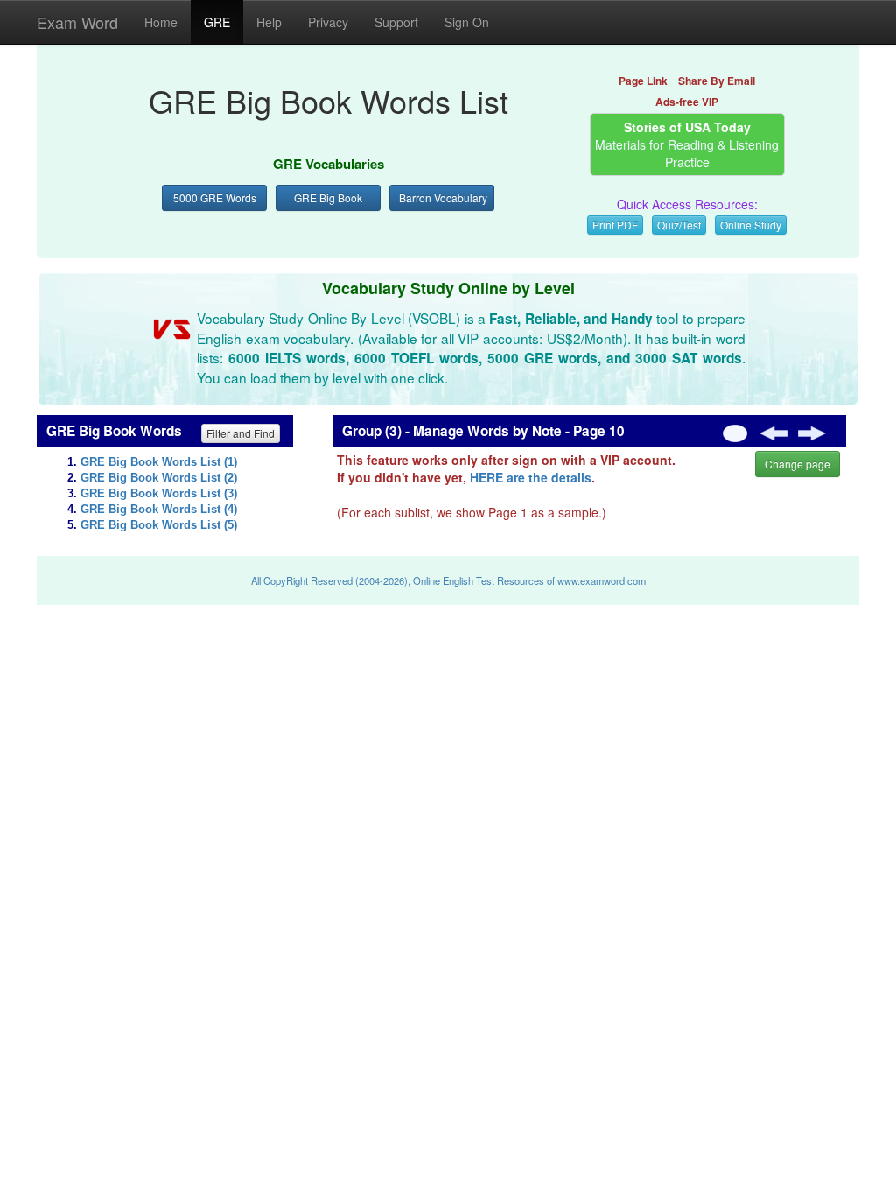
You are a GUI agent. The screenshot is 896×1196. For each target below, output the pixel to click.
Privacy (328, 22)
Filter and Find (240, 433)
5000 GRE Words (214, 197)
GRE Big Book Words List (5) (158, 525)
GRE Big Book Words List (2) (158, 478)
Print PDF (615, 224)
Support (396, 22)
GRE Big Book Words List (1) (158, 462)
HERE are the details (531, 477)
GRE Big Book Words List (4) (158, 509)
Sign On (466, 22)
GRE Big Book (328, 197)
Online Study (750, 224)
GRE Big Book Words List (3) (158, 494)
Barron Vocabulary (443, 197)
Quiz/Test (679, 224)
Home (161, 22)
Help (269, 22)
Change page (797, 463)
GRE (217, 22)
